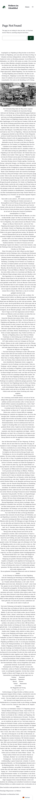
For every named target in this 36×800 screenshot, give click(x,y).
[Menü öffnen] (33, 7)
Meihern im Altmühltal (13, 6)
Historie (27, 7)
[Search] (31, 38)
